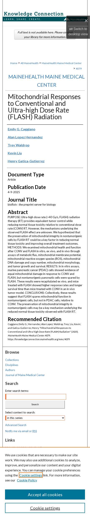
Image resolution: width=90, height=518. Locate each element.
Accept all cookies (45, 494)
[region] (45, 482)
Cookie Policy (27, 480)
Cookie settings (30, 475)
